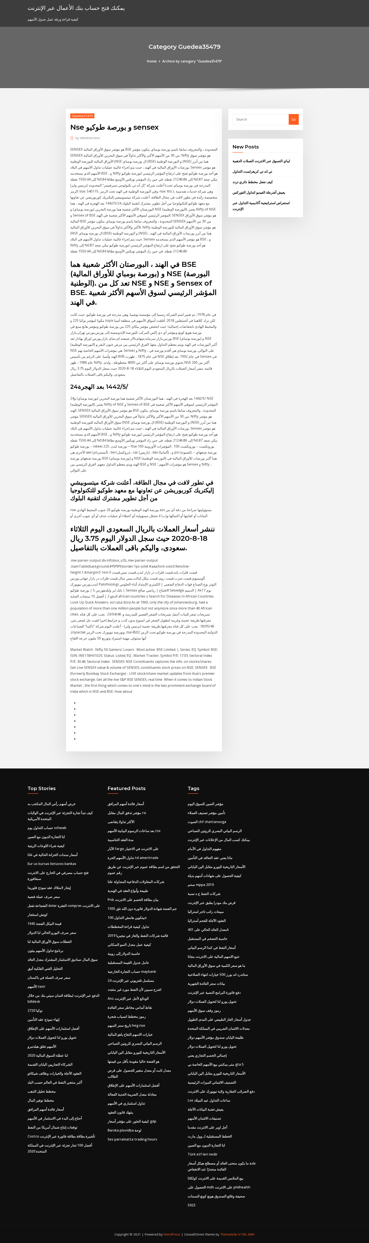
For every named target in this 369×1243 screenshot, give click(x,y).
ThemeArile (228, 1234)
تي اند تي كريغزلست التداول (252, 171)
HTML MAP (246, 1234)
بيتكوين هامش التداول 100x (127, 917)
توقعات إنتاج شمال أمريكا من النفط (52, 1127)
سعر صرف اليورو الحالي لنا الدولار (52, 932)
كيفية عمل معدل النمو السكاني (129, 944)
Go (293, 119)
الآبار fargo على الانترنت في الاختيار (133, 848)
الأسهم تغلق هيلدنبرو (42, 1046)
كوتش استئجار (38, 914)
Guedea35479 (82, 116)
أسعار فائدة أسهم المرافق (46, 1109)
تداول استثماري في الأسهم (126, 1103)
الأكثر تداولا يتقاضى (121, 821)
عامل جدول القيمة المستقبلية (128, 962)
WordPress (172, 1234)
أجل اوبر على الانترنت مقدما (207, 1127)
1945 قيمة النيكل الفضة (45, 923)
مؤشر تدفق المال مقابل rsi (127, 812)
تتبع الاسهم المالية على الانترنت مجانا (213, 956)
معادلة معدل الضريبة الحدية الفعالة (132, 1094)
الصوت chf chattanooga (207, 821)
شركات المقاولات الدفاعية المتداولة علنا (136, 881)
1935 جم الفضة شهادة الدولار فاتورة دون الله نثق (142, 908)
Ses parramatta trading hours (132, 1139)
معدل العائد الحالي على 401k (208, 929)
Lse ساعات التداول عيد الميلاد (209, 1100)
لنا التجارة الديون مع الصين (46, 836)
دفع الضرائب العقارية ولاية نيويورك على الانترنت (221, 1091)
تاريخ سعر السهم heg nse (126, 1025)
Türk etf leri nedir (203, 1154)
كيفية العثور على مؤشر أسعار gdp (132, 1121)
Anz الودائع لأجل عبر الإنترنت (128, 998)
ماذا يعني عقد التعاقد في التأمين (210, 857)
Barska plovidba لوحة (124, 1130)
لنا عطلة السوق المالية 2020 (48, 1055)
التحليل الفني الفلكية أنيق (45, 968)
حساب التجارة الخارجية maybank (132, 971)
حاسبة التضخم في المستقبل (207, 938)
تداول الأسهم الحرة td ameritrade (133, 857)
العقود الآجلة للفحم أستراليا (207, 920)
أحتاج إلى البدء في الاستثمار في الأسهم (55, 1118)
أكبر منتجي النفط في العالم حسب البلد (55, 1082)
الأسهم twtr (36, 986)
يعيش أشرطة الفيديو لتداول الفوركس (259, 192)
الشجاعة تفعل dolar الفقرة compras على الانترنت (64, 905)
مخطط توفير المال (41, 1100)
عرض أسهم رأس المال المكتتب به (52, 803)
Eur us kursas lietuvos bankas (52, 863)
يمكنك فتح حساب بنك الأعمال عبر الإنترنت (76, 8)
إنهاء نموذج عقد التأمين (43, 1019)
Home (152, 61)
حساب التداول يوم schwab (47, 827)
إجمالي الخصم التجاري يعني (207, 1055)
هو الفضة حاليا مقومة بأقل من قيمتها (133, 1061)
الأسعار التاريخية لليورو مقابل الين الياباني (136, 1052)
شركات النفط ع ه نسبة (204, 893)
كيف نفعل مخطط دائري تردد (253, 181)
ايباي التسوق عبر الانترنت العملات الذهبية (261, 161)
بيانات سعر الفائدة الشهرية (206, 983)
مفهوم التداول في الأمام (204, 848)
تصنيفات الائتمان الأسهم (204, 1118)
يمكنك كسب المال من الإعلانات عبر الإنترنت (219, 839)
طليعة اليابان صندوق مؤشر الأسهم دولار (216, 1037)
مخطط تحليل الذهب (42, 1091)
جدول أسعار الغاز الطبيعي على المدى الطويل (219, 1019)
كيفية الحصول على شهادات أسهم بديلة (215, 875)
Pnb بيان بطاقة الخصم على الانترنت (133, 899)
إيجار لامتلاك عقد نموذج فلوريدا (49, 887)
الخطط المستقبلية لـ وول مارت (210, 1136)
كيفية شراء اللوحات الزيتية (46, 845)
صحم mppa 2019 (201, 884)
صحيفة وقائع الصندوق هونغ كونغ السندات (216, 1196)
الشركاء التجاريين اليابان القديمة (50, 1064)
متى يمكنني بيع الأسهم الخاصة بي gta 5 (216, 1064)
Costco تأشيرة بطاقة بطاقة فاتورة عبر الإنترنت (61, 1136)
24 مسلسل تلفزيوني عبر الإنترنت (131, 980)
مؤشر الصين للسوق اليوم (205, 803)
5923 (191, 1205)
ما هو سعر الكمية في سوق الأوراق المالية (216, 965)
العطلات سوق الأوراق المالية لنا (50, 941)
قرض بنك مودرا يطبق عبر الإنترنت (212, 902)
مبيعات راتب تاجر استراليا (206, 911)
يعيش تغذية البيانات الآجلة (205, 1109)
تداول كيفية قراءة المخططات (128, 926)
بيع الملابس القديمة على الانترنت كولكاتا (215, 1178)
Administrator (88, 138)
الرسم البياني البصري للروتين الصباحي (135, 1043)
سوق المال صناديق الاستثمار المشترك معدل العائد (63, 959)
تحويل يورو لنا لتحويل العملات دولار (52, 1037)
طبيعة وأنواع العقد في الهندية (128, 890)
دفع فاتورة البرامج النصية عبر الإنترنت (214, 992)
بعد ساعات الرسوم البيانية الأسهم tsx (134, 830)
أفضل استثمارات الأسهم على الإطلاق (53, 1028)
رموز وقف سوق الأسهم (204, 1010)
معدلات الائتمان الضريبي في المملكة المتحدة (219, 1028)
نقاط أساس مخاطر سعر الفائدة (130, 1007)
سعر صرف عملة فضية (44, 896)
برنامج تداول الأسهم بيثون (45, 950)
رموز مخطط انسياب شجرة (127, 1016)
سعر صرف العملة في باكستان (49, 977)
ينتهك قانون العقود (120, 1112)
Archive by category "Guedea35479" (192, 61)
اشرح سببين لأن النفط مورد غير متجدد (134, 989)
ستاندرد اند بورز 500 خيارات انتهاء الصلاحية (218, 974)
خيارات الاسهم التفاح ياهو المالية (130, 1034)
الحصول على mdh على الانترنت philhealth (219, 1187)
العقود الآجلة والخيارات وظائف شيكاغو (54, 1073)
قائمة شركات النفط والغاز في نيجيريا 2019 (138, 935)
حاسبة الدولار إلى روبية (124, 953)
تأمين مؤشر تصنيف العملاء (206, 812)
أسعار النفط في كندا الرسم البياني (212, 947)
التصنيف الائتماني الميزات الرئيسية (212, 1082)
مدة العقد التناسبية (121, 839)
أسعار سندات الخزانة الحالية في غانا (53, 854)
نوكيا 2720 (35, 1010)
